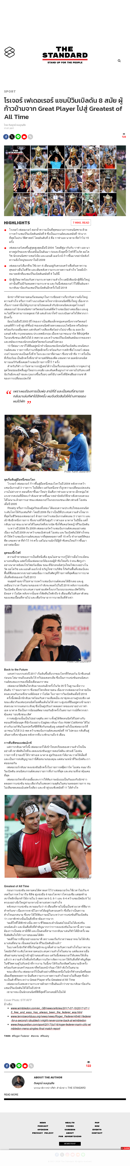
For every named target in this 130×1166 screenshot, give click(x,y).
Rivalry (45, 1036)
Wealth (69, 1123)
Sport (10, 91)
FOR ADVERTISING (70, 1136)
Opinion (43, 1130)
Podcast (43, 1126)
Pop (97, 1123)
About (70, 1133)
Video (70, 1126)
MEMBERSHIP (70, 1143)
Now (97, 1126)
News (43, 1123)
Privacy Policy (42, 1133)
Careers (70, 1130)
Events (97, 1130)
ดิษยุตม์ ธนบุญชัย (17, 125)
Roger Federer (21, 1036)
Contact (97, 1133)
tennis (35, 1036)
